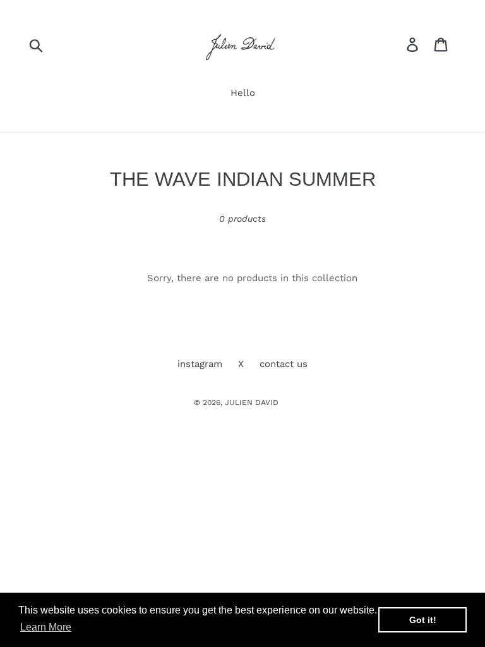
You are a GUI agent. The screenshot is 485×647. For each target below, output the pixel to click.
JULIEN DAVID (251, 402)
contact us (284, 364)
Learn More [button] (45, 627)
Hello (243, 93)
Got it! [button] (422, 620)
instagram (199, 364)
